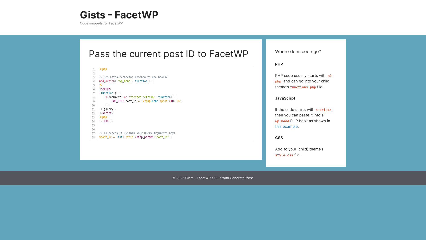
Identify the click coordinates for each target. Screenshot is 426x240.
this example (286, 126)
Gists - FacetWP (119, 15)
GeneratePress (242, 178)
